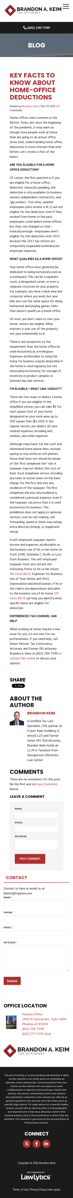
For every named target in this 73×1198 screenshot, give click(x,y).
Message (21, 836)
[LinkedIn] (46, 1144)
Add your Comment (45, 784)
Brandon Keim (30, 106)
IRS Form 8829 (20, 574)
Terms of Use (20, 1189)
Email (19, 822)
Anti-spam (54, 1189)
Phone (9, 912)
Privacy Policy (38, 1189)
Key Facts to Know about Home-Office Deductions (33, 86)
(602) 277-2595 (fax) (36, 1034)
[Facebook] (36, 1144)
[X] (27, 1144)
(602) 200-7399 (38, 28)
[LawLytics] (36, 1176)
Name (18, 808)
